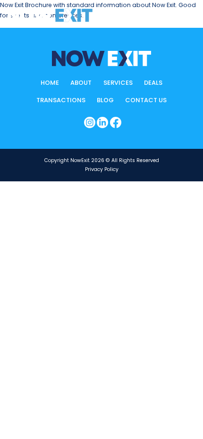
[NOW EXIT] (50, 15)
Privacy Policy (101, 169)
